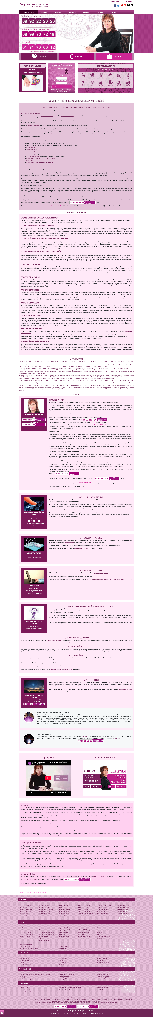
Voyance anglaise (64, 909)
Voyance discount (122, 909)
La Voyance (44, 12)
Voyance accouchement (104, 905)
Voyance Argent (79, 56)
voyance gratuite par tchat (101, 573)
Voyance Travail (117, 56)
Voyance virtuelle (64, 907)
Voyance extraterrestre (124, 905)
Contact (99, 1011)
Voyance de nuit (83, 907)
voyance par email (32, 147)
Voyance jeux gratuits (46, 909)
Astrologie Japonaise (104, 979)
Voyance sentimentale (39, 892)
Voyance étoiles (83, 909)
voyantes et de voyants (67, 116)
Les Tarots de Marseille (27, 989)
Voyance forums (44, 907)
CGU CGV (69, 1011)
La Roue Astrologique (26, 979)
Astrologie (58, 12)
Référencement (90, 1013)
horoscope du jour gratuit (54, 640)
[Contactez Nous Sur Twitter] (118, 6)
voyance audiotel (85, 736)
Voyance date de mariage (86, 913)
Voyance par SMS (64, 930)
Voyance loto (24, 918)
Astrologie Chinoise (65, 979)
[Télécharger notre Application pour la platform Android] (128, 5)
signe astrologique (67, 642)
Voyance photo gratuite (46, 932)
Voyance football (64, 913)
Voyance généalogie (84, 911)
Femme (62, 70)
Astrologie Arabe (64, 977)
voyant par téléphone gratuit (30, 879)
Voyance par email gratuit (47, 934)
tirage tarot (29, 160)
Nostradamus (82, 928)
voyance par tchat (31, 149)
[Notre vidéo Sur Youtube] (125, 5)
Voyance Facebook (84, 905)
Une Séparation (25, 946)
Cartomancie (24, 987)
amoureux (52, 509)
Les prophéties (102, 958)
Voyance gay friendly (65, 905)
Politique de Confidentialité (90, 1011)
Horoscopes (86, 12)
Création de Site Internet (78, 1013)
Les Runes (100, 960)
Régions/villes (101, 12)
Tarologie (100, 989)
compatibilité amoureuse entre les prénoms (39, 162)
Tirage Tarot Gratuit (26, 991)
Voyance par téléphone (28, 12)
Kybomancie (62, 962)
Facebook (37, 152)
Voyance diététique (123, 913)
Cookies (64, 1011)
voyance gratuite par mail (81, 548)
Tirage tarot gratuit (37, 72)
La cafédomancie (25, 964)
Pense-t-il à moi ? (64, 948)
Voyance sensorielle (26, 911)
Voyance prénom (102, 911)
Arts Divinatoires (25, 958)
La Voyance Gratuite (26, 930)
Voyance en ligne (25, 932)
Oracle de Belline (102, 987)
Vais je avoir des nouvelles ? (29, 948)
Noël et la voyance (84, 936)
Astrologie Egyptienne (104, 977)
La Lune (61, 964)
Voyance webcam (44, 905)
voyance (25, 807)
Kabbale (61, 960)
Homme (62, 73)
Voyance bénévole (64, 911)
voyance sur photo (32, 154)
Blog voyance (128, 2)
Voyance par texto (44, 913)
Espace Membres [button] (116, 2)
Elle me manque (64, 946)
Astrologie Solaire (103, 974)
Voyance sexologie (26, 909)
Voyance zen (24, 913)
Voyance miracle (44, 911)
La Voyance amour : (26, 944)
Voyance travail (63, 934)
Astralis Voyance (54, 133)
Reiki (99, 934)
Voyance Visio (24, 916)
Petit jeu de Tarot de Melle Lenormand (70, 987)
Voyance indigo (102, 907)
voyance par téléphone (47, 116)
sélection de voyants (33, 125)
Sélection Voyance (45, 940)
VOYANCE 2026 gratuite (86, 930)
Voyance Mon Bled (64, 916)
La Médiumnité (24, 960)
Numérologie (72, 12)
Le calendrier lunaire (103, 962)
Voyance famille (64, 928)
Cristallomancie (63, 958)
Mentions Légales (56, 1011)
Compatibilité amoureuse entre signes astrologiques (36, 974)
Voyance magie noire (123, 907)
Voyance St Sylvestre (104, 928)
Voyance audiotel (25, 892)
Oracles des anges (64, 989)
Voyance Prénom (27, 72)
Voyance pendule (102, 909)
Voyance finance (64, 936)
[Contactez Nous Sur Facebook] (115, 6)
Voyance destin (63, 932)
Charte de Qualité (77, 1011)
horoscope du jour (33, 156)
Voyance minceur (122, 911)
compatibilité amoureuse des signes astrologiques (42, 158)
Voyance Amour (42, 56)
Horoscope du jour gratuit (66, 974)
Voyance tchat (116, 12)
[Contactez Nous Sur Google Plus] (121, 5)
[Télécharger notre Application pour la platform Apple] (132, 5)
